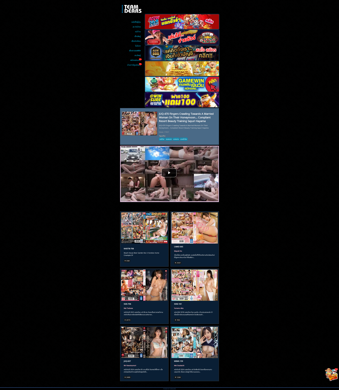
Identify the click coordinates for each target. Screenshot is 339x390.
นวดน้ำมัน (183, 139)
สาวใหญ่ (138, 55)
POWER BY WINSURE (169, 389)
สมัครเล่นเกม (135, 60)
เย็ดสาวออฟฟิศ (135, 50)
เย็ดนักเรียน (136, 41)
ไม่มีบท (138, 46)
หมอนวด (169, 139)
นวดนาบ (176, 139)
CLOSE (336, 369)
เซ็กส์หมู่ (137, 36)
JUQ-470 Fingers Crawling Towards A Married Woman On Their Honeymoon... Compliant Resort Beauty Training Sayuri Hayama (186, 117)
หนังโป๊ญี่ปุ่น (136, 22)
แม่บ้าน (138, 31)
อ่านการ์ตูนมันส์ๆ (134, 65)
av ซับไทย (137, 26)
